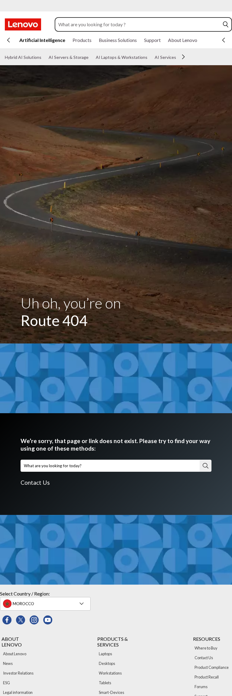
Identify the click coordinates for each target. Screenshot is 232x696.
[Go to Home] (23, 24)
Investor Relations (18, 673)
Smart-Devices (111, 692)
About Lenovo (14, 653)
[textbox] (46, 603)
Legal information (18, 692)
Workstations (110, 673)
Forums (201, 686)
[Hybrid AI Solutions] (44, 57)
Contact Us (35, 482)
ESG (6, 682)
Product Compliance (212, 667)
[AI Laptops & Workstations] (150, 57)
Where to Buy (206, 648)
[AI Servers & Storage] (91, 57)
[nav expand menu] (8, 40)
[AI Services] (178, 57)
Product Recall (207, 677)
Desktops (107, 663)
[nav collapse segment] (223, 40)
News (8, 663)
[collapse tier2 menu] (183, 56)
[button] (225, 24)
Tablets (105, 682)
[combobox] (137, 24)
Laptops (105, 653)
